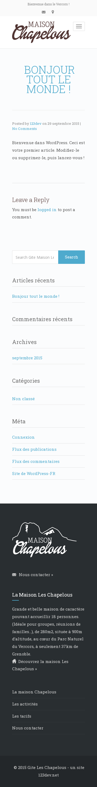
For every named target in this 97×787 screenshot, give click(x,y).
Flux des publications (34, 449)
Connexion (23, 437)
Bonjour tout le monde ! (35, 296)
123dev (35, 123)
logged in (47, 209)
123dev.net (48, 775)
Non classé (23, 398)
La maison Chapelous (34, 691)
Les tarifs (21, 716)
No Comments (24, 128)
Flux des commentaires (36, 461)
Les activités (25, 704)
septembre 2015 (27, 357)
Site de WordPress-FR (33, 473)
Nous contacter (27, 728)
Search (71, 257)
